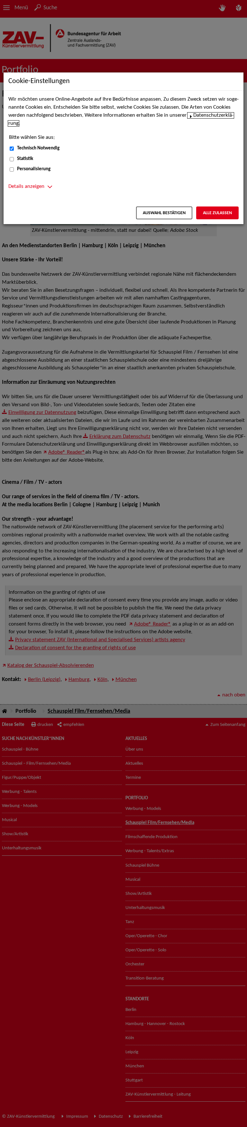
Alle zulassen (217, 213)
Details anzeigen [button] (26, 186)
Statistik (25, 158)
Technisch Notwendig (38, 148)
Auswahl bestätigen (164, 213)
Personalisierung (33, 169)
